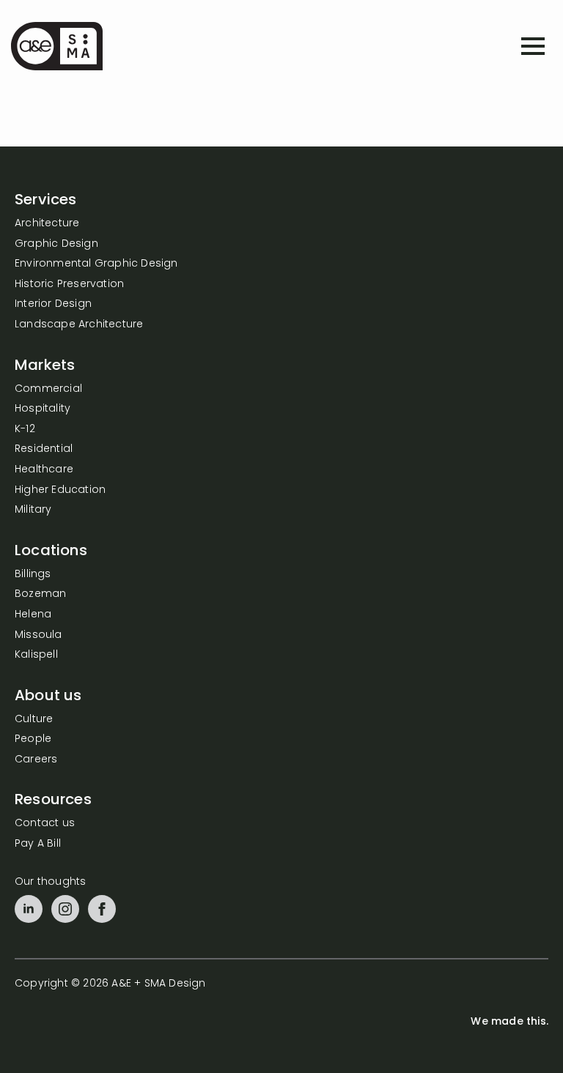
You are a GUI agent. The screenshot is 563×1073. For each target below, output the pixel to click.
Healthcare (44, 469)
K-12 (25, 429)
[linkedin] (29, 909)
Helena (33, 614)
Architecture (47, 223)
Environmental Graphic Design (96, 264)
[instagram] (65, 909)
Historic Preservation (69, 284)
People (33, 739)
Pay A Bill (38, 844)
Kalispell (36, 655)
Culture (34, 719)
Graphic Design (56, 244)
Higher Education (60, 490)
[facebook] (102, 909)
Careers (36, 759)
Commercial (48, 389)
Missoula (38, 635)
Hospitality (42, 409)
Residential (44, 449)
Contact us (45, 823)
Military (33, 510)
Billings (33, 574)
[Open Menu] (533, 46)
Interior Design (53, 304)
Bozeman (40, 594)
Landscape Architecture (79, 324)
